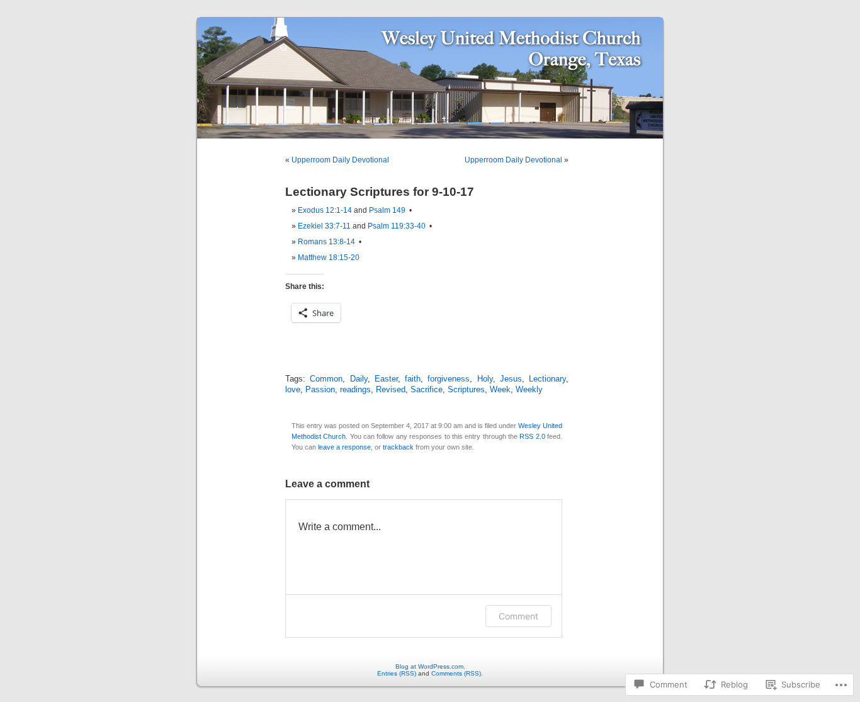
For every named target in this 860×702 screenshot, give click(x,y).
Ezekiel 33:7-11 (324, 226)
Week (500, 389)
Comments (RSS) (456, 673)
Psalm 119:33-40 (397, 226)
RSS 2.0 (532, 436)
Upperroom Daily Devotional (340, 160)
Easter (386, 379)
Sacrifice (426, 389)
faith (413, 379)
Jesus (511, 379)
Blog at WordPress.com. (430, 666)
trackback (398, 447)
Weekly (529, 389)
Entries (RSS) (396, 673)
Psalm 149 (387, 210)
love (292, 389)
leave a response (344, 447)
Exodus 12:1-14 (325, 210)
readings (355, 389)
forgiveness (448, 379)
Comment (518, 616)
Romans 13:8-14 (326, 241)
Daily (359, 379)
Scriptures (466, 389)
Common (326, 379)
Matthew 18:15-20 (328, 257)
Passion (320, 389)
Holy (485, 379)
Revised (390, 389)
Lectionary (547, 379)
